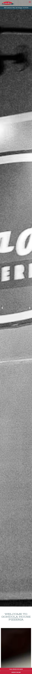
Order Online (16, 672)
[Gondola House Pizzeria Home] (7, 3)
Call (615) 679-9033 (16, 669)
